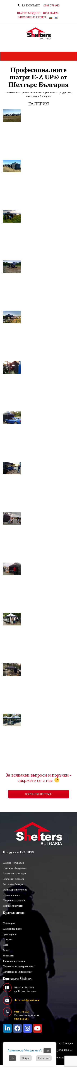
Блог (5, 945)
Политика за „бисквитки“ (18, 971)
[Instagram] (27, 1028)
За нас (6, 950)
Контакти (8, 955)
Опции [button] (26, 1058)
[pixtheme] (38, 33)
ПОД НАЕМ (50, 13)
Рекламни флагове (13, 879)
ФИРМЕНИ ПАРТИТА (32, 17)
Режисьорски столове (15, 889)
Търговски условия (14, 961)
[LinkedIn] (7, 1028)
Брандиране (9, 934)
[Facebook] (17, 1028)
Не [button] (12, 1058)
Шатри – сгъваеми (13, 862)
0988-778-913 (52, 5)
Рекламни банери (13, 884)
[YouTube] (37, 1028)
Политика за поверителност (19, 966)
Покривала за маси (14, 900)
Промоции (9, 923)
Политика (43, 1058)
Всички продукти (13, 905)
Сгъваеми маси (11, 895)
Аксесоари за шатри (14, 873)
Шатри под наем (12, 928)
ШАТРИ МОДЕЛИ (28, 13)
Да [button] (47, 1050)
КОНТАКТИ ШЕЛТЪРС (38, 794)
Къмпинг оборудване (15, 868)
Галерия (7, 939)
